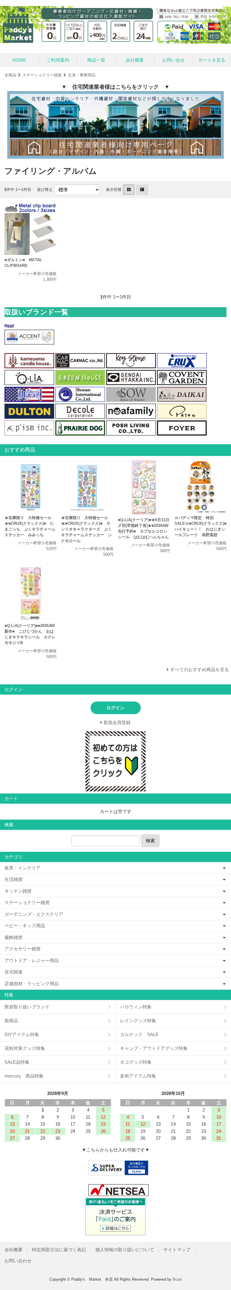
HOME (19, 60)
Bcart (177, 1279)
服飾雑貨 (14, 937)
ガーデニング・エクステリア (34, 914)
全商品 (10, 75)
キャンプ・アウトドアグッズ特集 (154, 1048)
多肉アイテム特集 (138, 1075)
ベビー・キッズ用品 (25, 925)
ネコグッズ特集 (136, 1062)
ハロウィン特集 (136, 1006)
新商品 (11, 1020)
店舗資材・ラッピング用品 (32, 983)
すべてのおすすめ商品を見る (199, 669)
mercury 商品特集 (24, 1075)
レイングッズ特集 (138, 1020)
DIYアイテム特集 (22, 1034)
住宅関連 (14, 971)
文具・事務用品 (81, 75)
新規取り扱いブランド (27, 1006)
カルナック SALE (139, 1034)
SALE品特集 (17, 1062)
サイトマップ (176, 1249)
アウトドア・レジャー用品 (32, 960)
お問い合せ (173, 60)
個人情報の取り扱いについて (124, 1249)
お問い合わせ (18, 1260)
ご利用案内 (58, 60)
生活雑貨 (14, 879)
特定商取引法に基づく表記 (59, 1249)
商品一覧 (96, 60)
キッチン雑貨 (18, 891)
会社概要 (135, 60)
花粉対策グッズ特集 (25, 1048)
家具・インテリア (23, 867)
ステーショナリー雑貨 (42, 75)
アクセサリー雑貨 (23, 948)
